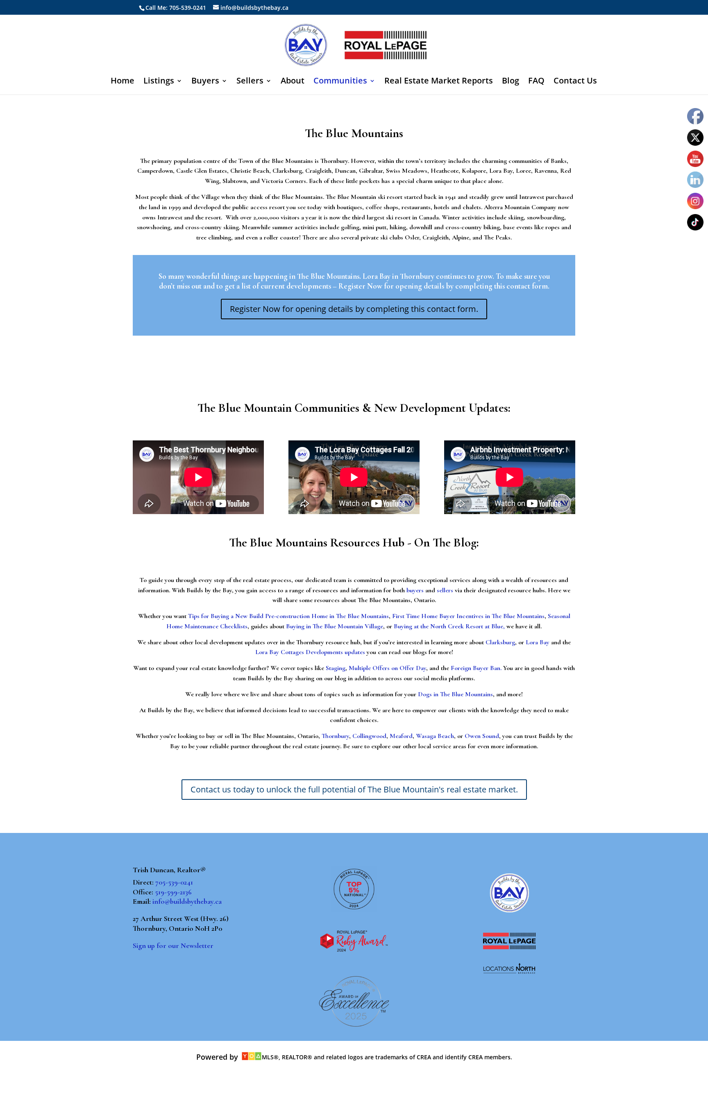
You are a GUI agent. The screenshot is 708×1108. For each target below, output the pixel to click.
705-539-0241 (174, 882)
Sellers (249, 82)
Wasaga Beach (435, 736)
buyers (415, 590)
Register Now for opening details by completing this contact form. (354, 308)
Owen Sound (482, 736)
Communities (340, 82)
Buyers (205, 82)
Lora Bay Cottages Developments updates (310, 652)
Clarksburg (500, 642)
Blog (510, 82)
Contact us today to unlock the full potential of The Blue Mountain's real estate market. (354, 789)
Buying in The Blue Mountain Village (334, 626)
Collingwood (369, 736)
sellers (445, 590)
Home (122, 82)
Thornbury (335, 736)
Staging (335, 668)
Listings (158, 82)
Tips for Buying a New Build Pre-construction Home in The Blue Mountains (288, 616)
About (292, 82)
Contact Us (575, 82)
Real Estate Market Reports (438, 82)
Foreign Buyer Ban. (476, 668)
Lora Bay (537, 642)
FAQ (536, 82)
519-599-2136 (173, 891)
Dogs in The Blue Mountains (455, 694)
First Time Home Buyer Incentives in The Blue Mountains (468, 616)
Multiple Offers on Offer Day (387, 668)
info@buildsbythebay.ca (187, 901)
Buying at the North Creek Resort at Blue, (449, 626)
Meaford (401, 736)
